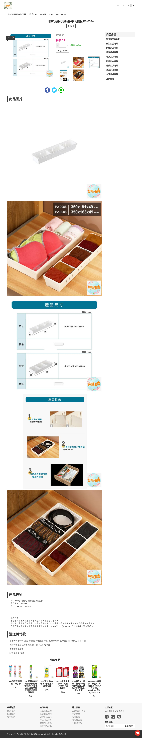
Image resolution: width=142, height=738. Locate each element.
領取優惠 (130, 726)
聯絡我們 (11, 714)
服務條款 (76, 717)
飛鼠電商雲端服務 (58, 734)
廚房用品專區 (112, 61)
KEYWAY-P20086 (57, 14)
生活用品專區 (112, 75)
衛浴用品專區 (112, 44)
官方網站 (11, 717)
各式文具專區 (112, 57)
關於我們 (11, 711)
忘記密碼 (76, 714)
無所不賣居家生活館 (17, 14)
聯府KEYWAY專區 (37, 14)
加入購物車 (64, 51)
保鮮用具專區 (112, 66)
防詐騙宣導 (77, 723)
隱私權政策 (77, 720)
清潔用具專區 (112, 70)
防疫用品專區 (112, 48)
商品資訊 (71, 26)
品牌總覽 (110, 79)
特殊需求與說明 (113, 39)
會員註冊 (76, 711)
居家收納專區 (112, 53)
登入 (84, 711)
